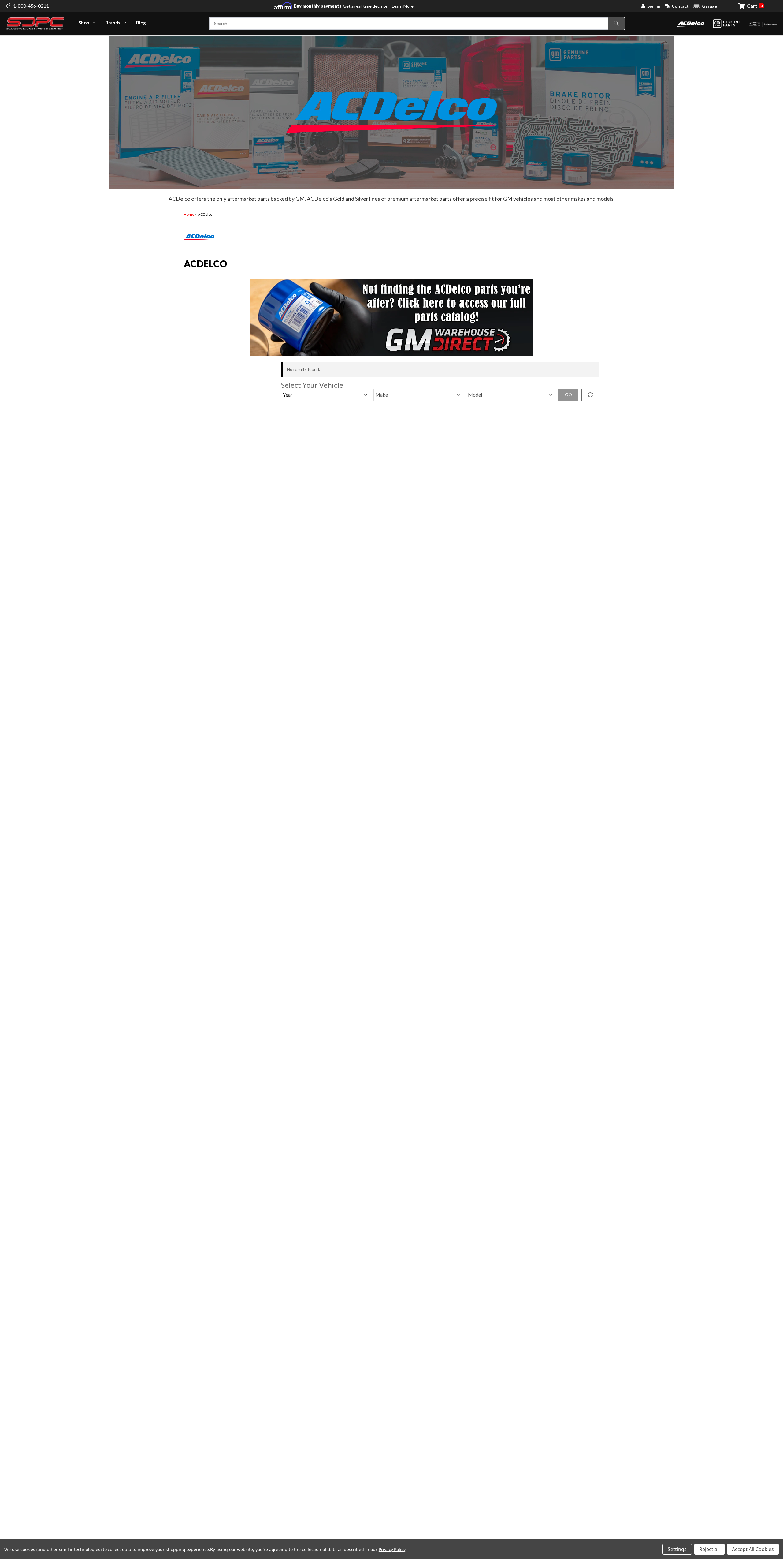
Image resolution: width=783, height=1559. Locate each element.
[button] (705, 5)
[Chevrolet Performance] (763, 23)
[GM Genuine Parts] (726, 23)
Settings (677, 1549)
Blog (141, 22)
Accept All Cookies (753, 1549)
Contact (680, 6)
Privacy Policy (392, 1549)
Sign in (653, 6)
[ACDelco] (690, 23)
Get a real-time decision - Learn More (354, 6)
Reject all (709, 1549)
